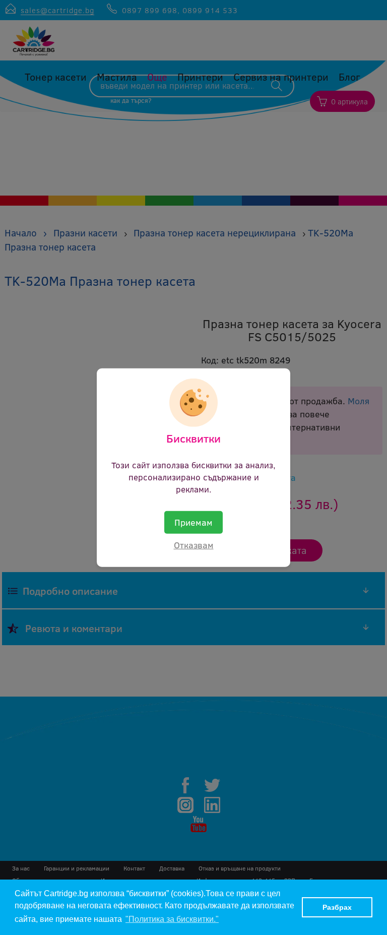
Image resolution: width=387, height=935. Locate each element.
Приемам (193, 522)
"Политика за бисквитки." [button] (172, 919)
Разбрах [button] (337, 907)
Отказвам (194, 545)
